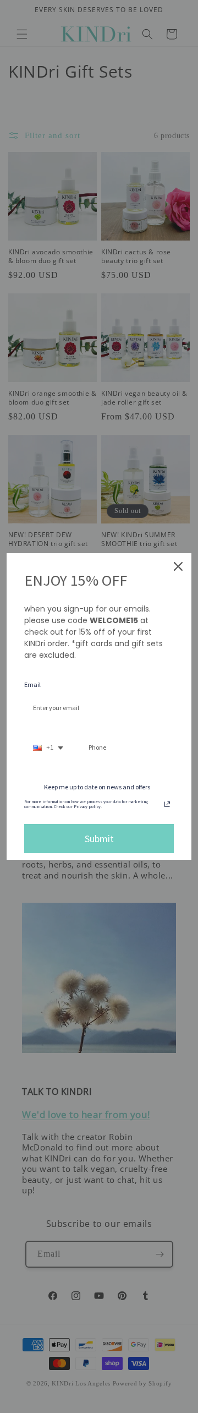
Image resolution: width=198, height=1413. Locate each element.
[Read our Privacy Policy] (167, 804)
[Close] (178, 566)
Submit (99, 838)
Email (32, 684)
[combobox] (48, 748)
